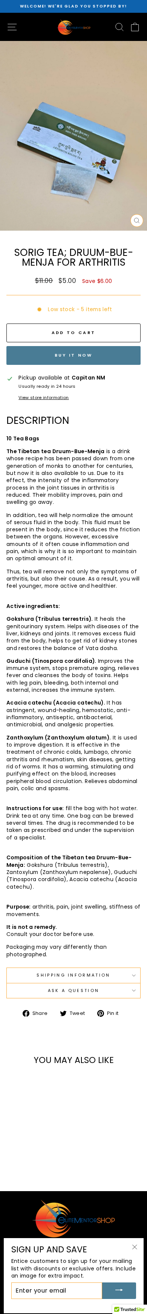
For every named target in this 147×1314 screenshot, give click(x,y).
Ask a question (73, 990)
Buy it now (74, 355)
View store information (43, 398)
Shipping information (73, 975)
